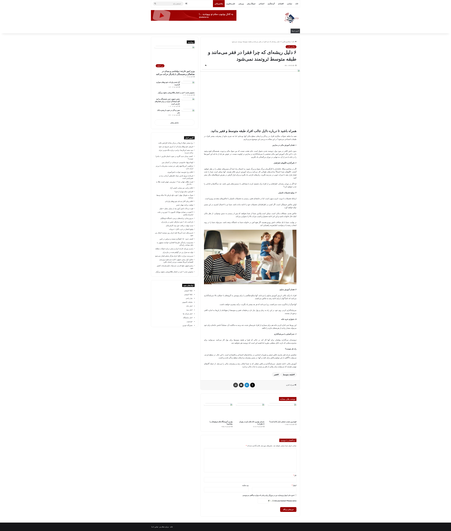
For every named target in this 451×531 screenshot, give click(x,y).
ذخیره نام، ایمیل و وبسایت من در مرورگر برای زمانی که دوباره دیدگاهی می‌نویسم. (268, 495)
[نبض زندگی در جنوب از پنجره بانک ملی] (188, 113)
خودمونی (189, 321)
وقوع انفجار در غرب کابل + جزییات (181, 229)
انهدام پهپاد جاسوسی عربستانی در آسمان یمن (177, 162)
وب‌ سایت (245, 485)
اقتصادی (281, 4)
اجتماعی (261, 4)
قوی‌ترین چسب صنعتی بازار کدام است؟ (282, 422)
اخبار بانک (189, 306)
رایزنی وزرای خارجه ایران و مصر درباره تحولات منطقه (174, 249)
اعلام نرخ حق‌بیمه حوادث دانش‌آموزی (180, 172)
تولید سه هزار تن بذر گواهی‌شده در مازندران (178, 252)
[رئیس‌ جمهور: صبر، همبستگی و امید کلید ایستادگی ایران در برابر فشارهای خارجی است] (188, 102)
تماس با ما (155, 527)
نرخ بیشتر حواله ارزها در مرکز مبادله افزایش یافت (175, 143)
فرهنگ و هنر (251, 4)
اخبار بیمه (189, 310)
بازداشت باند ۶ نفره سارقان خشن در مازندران (177, 222)
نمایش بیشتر (174, 123)
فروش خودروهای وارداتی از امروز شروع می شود (176, 146)
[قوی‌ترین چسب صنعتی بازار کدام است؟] (282, 411)
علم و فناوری (230, 4)
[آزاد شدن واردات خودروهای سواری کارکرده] (188, 85)
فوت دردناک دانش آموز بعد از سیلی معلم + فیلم (176, 208)
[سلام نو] (291, 18)
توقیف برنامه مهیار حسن (184, 205)
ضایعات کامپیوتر (187, 302)
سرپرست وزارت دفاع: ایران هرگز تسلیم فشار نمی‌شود (174, 256)
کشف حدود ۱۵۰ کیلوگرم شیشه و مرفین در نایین (176, 239)
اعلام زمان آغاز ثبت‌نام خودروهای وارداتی (179, 201)
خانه (296, 4)
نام (294, 475)
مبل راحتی (189, 298)
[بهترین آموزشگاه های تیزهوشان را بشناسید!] (218, 411)
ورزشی (241, 4)
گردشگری (271, 4)
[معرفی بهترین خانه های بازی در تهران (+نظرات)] (250, 411)
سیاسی (289, 4)
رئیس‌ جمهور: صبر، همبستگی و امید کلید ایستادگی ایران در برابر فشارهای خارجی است (167, 101)
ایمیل (294, 485)
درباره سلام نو (164, 527)
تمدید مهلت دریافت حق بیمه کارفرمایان (179, 225)
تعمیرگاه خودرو (187, 325)
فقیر (275, 374)
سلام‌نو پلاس (219, 4)
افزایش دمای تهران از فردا (184, 191)
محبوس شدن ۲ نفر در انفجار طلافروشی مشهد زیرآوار (176, 93)
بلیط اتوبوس (188, 290)
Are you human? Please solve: (285, 501)
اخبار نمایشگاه (187, 317)
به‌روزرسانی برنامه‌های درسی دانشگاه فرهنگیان (176, 218)
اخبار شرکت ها (187, 314)
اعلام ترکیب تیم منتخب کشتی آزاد (181, 188)
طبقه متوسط (288, 374)
